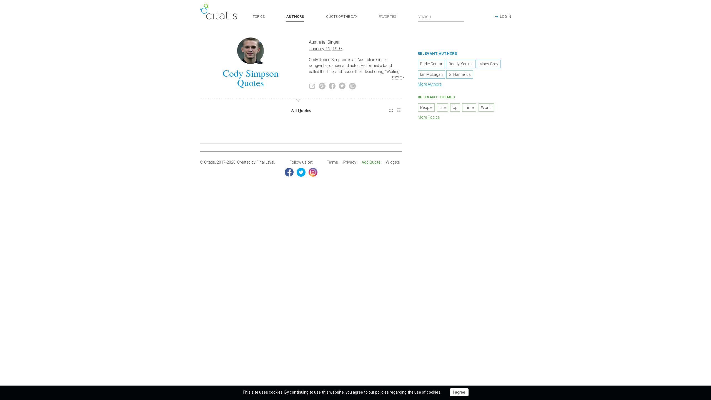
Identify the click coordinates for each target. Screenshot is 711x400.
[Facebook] (289, 172)
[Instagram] (313, 172)
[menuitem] (391, 110)
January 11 (320, 48)
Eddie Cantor (431, 64)
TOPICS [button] (259, 16)
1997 (337, 48)
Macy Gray (488, 64)
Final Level (265, 162)
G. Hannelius (460, 74)
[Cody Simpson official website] (312, 86)
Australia (317, 42)
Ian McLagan (431, 74)
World (486, 107)
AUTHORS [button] (295, 16)
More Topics (429, 117)
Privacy (349, 162)
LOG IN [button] (505, 16)
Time (469, 107)
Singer (333, 42)
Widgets (393, 162)
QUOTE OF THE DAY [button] (341, 16)
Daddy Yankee (461, 64)
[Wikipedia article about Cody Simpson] (322, 86)
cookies (276, 392)
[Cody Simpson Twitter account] (342, 86)
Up (455, 107)
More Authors (430, 84)
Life (442, 107)
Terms (332, 162)
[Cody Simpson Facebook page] (332, 86)
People (426, 107)
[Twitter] (301, 172)
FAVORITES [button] (387, 16)
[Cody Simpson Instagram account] (352, 86)
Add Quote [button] (371, 162)
